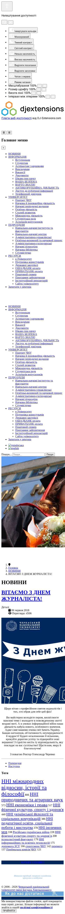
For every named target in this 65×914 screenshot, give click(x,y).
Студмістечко (23, 252)
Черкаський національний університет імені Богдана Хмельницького (26, 888)
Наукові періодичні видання (32, 206)
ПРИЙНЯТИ (9, 911)
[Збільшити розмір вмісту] (44, 86)
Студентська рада (25, 218)
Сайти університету (27, 283)
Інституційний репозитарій (31, 280)
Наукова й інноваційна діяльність (35, 203)
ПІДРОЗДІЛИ (16, 224)
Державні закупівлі (26, 265)
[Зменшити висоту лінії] (33, 93)
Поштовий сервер (25, 274)
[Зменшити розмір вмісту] (39, 86)
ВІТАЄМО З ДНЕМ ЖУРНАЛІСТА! (25, 595)
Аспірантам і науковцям (29, 166)
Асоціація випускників (29, 221)
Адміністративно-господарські (33, 243)
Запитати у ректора (19, 286)
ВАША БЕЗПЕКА (26, 181)
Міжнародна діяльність (28, 215)
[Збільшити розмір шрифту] (44, 89)
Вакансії (20, 172)
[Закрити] (10, 22)
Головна (13, 567)
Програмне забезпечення (30, 277)
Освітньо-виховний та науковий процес (38, 240)
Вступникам (22, 159)
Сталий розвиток (25, 212)
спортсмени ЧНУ (35, 846)
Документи (22, 175)
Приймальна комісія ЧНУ (21, 849)
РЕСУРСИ (14, 255)
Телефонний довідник (28, 193)
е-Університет (23, 258)
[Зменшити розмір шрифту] (38, 89)
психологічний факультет (17, 839)
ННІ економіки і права (26, 804)
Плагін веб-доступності (16, 118)
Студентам (21, 163)
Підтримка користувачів (29, 262)
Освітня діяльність (26, 209)
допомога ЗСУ (10, 846)
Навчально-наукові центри (31, 234)
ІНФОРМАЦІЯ (17, 156)
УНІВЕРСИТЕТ (18, 197)
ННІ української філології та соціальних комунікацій (27, 816)
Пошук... (6, 454)
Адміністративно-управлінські (33, 237)
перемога (56, 846)
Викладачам (22, 169)
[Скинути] (4, 22)
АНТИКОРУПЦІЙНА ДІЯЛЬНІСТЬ (37, 187)
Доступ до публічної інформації (34, 190)
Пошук (50, 454)
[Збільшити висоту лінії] (39, 93)
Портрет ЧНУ (23, 200)
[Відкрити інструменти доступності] (6, 6)
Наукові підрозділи (26, 246)
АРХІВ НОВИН (32, 862)
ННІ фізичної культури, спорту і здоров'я (32, 807)
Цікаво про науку (25, 178)
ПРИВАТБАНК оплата (29, 271)
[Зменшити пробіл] (48, 96)
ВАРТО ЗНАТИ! (25, 184)
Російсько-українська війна (31, 832)
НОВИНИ (14, 153)
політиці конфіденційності (36, 907)
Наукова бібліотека (26, 249)
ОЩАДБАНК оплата (27, 268)
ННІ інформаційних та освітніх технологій (25, 841)
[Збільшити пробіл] (53, 96)
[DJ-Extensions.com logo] (32, 115)
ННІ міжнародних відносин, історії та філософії (24, 787)
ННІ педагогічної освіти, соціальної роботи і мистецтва (27, 823)
